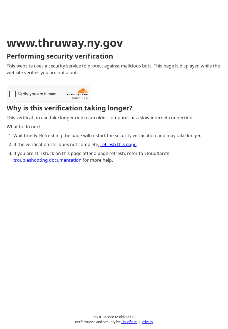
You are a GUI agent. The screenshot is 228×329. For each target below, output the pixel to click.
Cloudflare (129, 322)
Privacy (147, 322)
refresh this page (118, 144)
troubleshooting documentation (47, 160)
